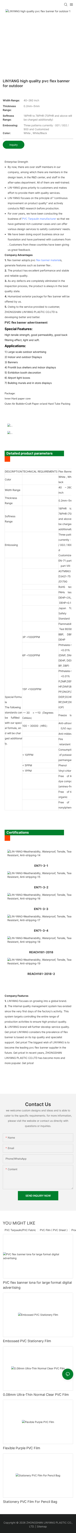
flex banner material (48, 260)
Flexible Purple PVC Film (21, 1448)
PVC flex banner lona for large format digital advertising (37, 1285)
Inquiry (13, 144)
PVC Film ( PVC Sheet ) (54, 1230)
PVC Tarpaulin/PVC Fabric (20, 1230)
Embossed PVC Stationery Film (27, 1341)
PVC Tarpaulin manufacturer (39, 218)
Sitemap (42, 1526)
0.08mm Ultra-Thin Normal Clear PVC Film (36, 1395)
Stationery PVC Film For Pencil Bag (30, 1502)
